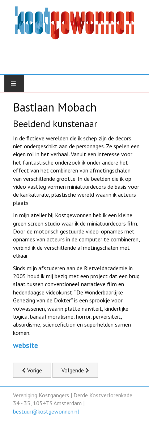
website (25, 345)
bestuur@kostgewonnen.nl (46, 411)
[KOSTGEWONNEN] (74, 35)
